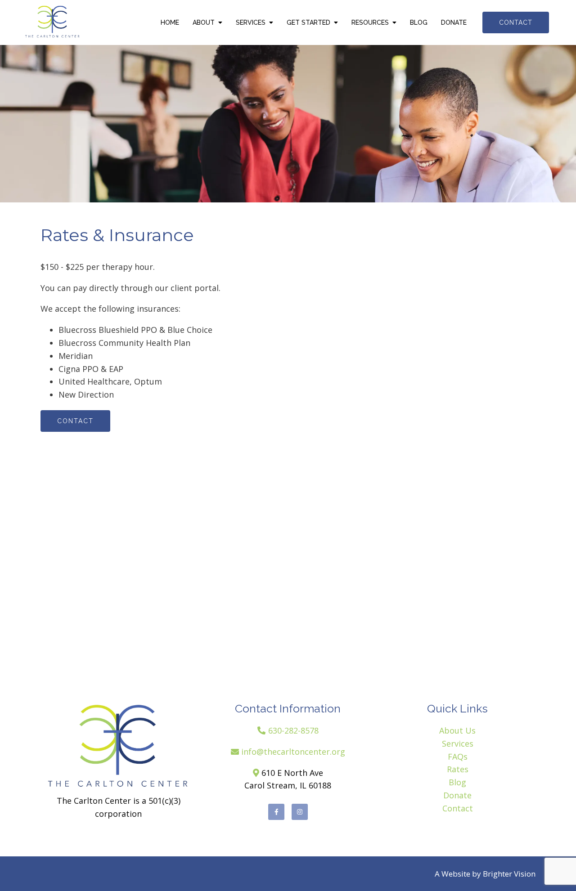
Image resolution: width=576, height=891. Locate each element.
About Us (457, 730)
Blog (419, 22)
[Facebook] (276, 812)
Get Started (308, 22)
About (204, 22)
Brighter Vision (509, 874)
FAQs (458, 756)
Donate (454, 22)
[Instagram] (300, 812)
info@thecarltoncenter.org (293, 751)
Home (170, 22)
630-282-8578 (293, 730)
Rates (457, 769)
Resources (370, 22)
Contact (515, 22)
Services (251, 22)
